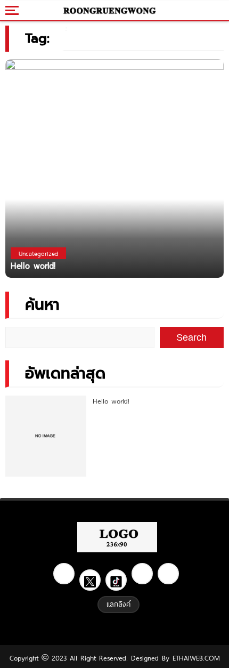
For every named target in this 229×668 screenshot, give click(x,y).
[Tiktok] (116, 580)
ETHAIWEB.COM (194, 658)
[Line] (142, 573)
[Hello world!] (114, 168)
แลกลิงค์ (118, 604)
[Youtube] (168, 573)
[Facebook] (64, 573)
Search (191, 337)
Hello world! (111, 401)
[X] (90, 580)
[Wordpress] (109, 10)
